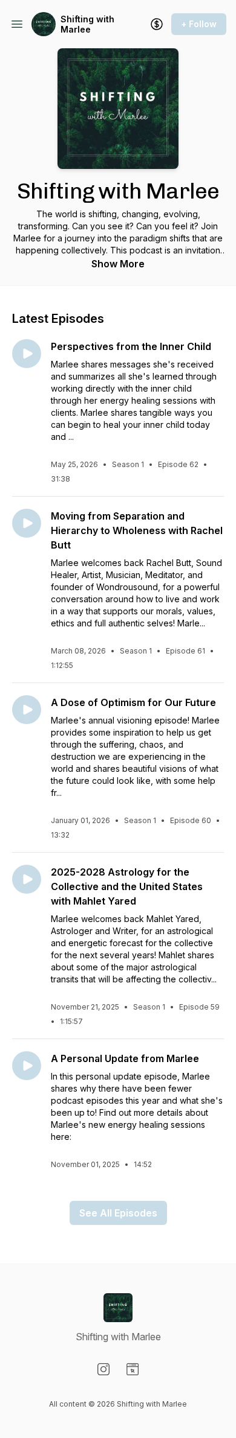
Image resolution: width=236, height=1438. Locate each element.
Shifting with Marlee (87, 24)
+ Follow (199, 24)
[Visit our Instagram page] (103, 1369)
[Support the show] (156, 24)
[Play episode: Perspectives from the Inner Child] (26, 353)
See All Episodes (118, 1213)
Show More (118, 264)
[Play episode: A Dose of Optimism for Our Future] (26, 709)
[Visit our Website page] (132, 1369)
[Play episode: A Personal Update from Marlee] (26, 1065)
